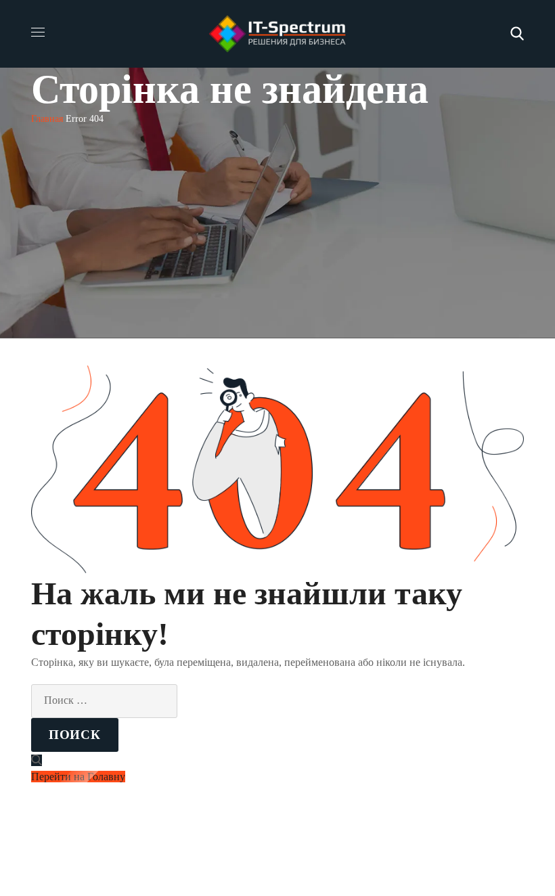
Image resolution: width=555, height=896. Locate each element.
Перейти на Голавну (78, 776)
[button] (517, 34)
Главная (47, 119)
